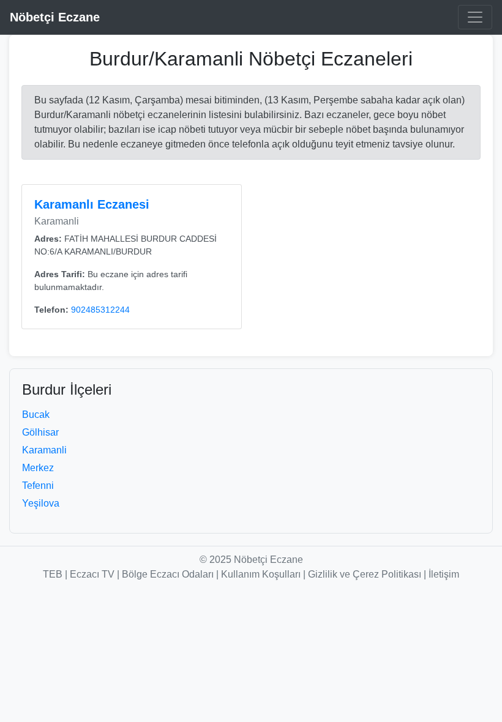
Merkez (38, 468)
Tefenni (38, 485)
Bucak (36, 414)
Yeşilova (40, 503)
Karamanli (44, 450)
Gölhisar (40, 432)
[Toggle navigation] (475, 17)
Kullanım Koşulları (261, 574)
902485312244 (100, 309)
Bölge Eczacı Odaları (168, 574)
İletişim (444, 574)
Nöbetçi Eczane (55, 17)
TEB (52, 574)
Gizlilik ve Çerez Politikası (364, 574)
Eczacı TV (92, 574)
